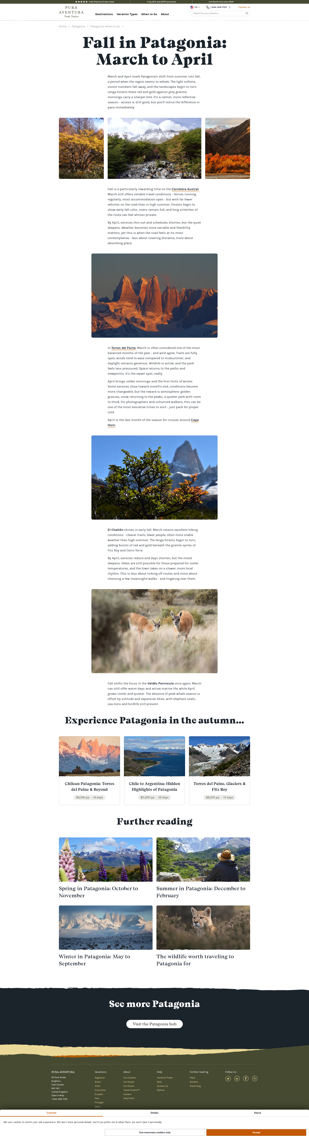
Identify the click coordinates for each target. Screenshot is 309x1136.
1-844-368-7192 (219, 7)
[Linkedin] (237, 1078)
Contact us (244, 7)
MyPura (161, 1090)
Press (192, 1077)
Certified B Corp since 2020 (221, 2)
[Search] (247, 13)
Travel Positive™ (131, 1090)
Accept (256, 1132)
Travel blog (195, 1086)
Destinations (104, 14)
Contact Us (162, 1086)
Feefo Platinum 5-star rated (101, 2)
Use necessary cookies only (154, 1132)
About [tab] (257, 1112)
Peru (97, 1098)
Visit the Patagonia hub (154, 1024)
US (195, 7)
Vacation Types (127, 14)
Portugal (99, 1102)
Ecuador (99, 1094)
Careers (127, 1094)
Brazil (98, 1082)
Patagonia (78, 26)
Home (63, 26)
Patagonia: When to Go (105, 26)
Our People (128, 1082)
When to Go (149, 14)
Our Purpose (129, 1077)
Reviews (194, 1082)
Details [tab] (155, 1112)
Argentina (100, 1077)
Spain (98, 1106)
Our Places (128, 1086)
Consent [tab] (51, 1112)
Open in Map (58, 1095)
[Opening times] (229, 7)
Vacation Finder (165, 1077)
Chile (97, 1086)
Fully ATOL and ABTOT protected (161, 2)
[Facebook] (246, 1078)
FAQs (159, 1082)
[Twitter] (228, 1078)
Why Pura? (128, 1098)
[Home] (72, 12)
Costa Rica (100, 1090)
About (165, 14)
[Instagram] (255, 1078)
